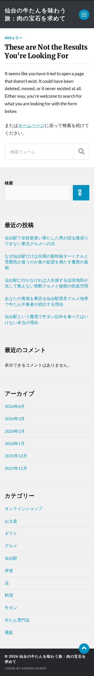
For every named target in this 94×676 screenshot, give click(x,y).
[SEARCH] (81, 152)
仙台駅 (11, 558)
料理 (9, 595)
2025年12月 (16, 455)
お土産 (11, 520)
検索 (9, 182)
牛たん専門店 (17, 619)
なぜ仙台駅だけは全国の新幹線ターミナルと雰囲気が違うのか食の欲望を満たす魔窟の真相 (46, 261)
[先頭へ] (84, 648)
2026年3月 (15, 418)
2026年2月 (15, 431)
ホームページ (31, 125)
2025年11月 (16, 468)
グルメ (11, 545)
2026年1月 (15, 443)
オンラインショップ (23, 508)
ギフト (11, 533)
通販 (9, 632)
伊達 (9, 570)
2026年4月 (15, 406)
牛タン (11, 607)
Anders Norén (33, 668)
